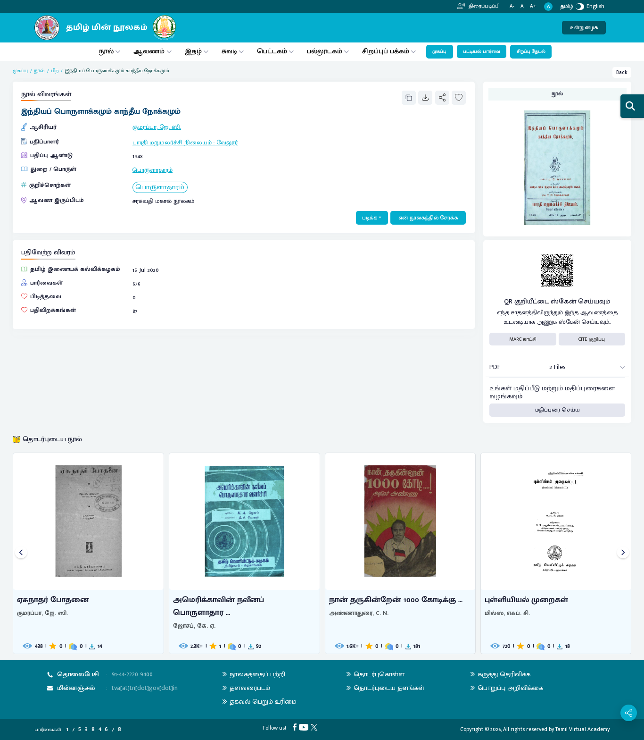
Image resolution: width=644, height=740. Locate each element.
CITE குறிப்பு (591, 339)
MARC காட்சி (523, 339)
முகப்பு (439, 51)
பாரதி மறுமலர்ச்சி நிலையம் (172, 143)
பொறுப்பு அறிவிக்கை (510, 688)
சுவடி (229, 51)
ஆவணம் (149, 51)
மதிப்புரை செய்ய (557, 409)
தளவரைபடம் (250, 688)
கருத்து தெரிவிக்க (504, 674)
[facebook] (296, 726)
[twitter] (315, 726)
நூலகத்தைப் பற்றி (257, 674)
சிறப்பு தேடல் (531, 51)
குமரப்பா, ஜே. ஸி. (156, 127)
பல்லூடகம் (324, 51)
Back (621, 72)
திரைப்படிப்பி (483, 6)
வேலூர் (227, 143)
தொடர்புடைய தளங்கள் (389, 688)
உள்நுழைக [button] (584, 27)
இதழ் (193, 51)
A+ (533, 6)
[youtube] (305, 726)
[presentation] (21, 553)
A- (512, 6)
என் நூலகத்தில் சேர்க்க (428, 217)
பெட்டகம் (272, 51)
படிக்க (369, 217)
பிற (54, 71)
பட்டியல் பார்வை (481, 51)
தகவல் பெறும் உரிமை (263, 701)
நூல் (106, 51)
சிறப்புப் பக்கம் (385, 51)
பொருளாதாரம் (152, 170)
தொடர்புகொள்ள (379, 674)
